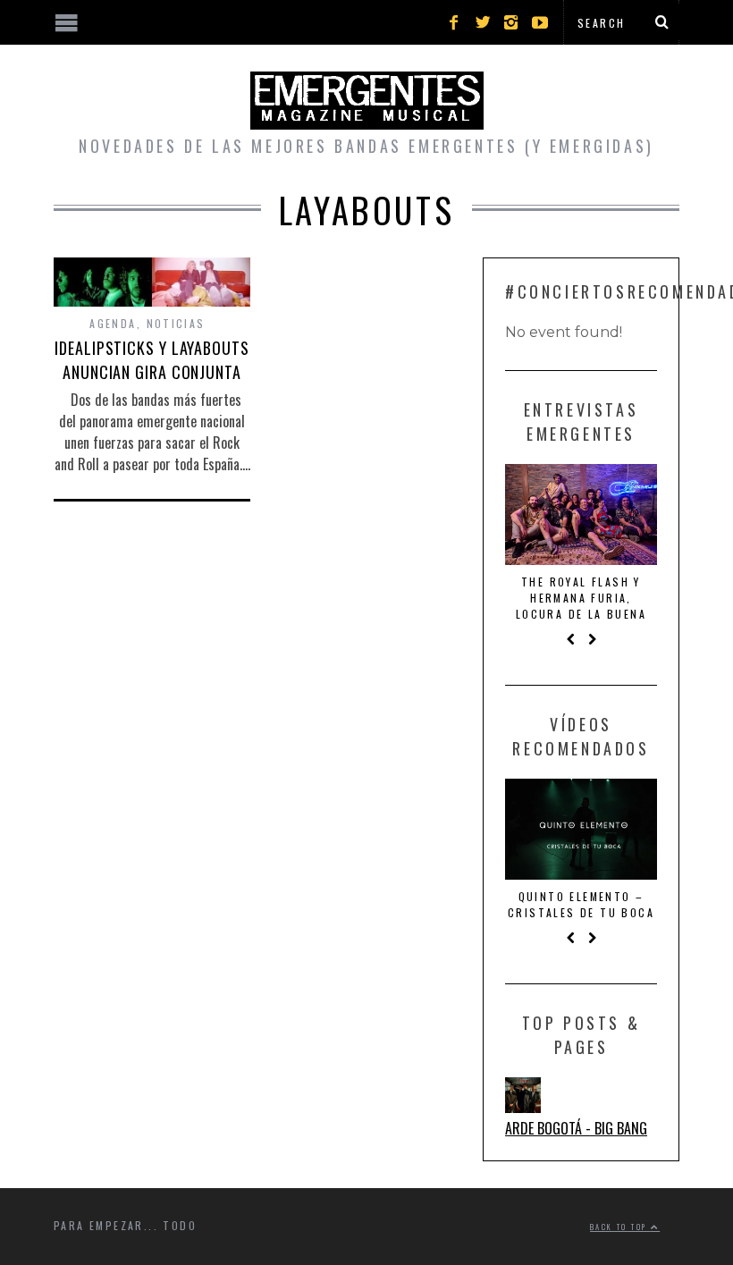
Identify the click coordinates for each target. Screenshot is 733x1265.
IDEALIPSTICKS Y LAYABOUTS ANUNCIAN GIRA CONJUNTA (152, 360)
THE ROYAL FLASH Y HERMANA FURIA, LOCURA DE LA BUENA (581, 597)
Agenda (112, 323)
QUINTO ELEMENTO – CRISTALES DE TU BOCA (581, 904)
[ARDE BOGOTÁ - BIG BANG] (523, 1106)
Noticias (176, 323)
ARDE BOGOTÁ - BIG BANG (576, 1128)
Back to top (620, 1226)
